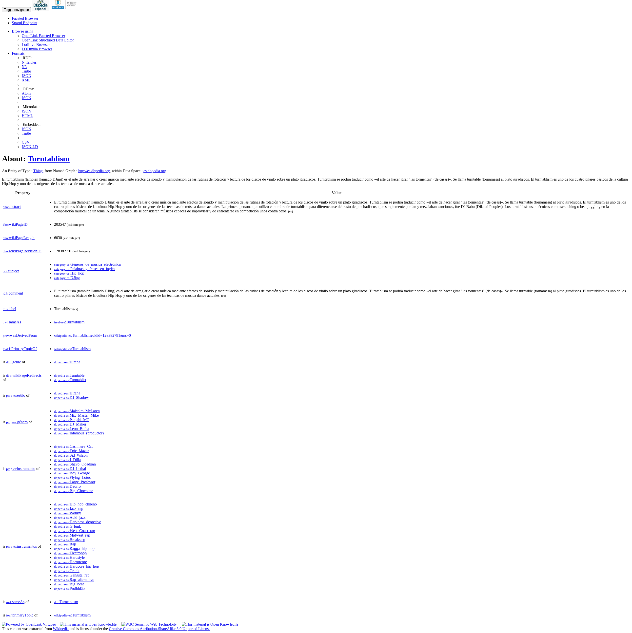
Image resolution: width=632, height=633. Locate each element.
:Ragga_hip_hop (74, 548)
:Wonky (67, 513)
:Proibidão (69, 588)
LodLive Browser (36, 44)
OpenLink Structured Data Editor (48, 40)
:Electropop (70, 553)
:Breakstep (69, 540)
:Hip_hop (69, 273)
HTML (27, 115)
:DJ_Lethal (70, 468)
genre (13, 362)
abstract (12, 207)
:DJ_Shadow (71, 397)
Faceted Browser (25, 18)
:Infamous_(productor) (79, 433)
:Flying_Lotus (72, 477)
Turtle (26, 71)
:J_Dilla (67, 460)
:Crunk (66, 571)
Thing (38, 171)
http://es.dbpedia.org (94, 171)
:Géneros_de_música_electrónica (87, 264)
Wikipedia (61, 629)
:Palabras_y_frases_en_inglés (84, 269)
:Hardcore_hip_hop (76, 566)
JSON (26, 76)
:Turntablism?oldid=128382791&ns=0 (92, 335)
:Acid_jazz (69, 517)
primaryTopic (19, 615)
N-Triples (29, 62)
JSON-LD (30, 147)
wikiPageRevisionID (22, 251)
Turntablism (49, 158)
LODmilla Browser (37, 49)
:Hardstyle (69, 557)
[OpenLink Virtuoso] (29, 624)
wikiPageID (15, 224)
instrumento (20, 468)
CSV (26, 142)
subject (11, 271)
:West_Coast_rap (74, 531)
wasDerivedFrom (20, 335)
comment (13, 293)
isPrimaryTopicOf (20, 349)
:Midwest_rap (72, 535)
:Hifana (67, 362)
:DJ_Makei (70, 424)
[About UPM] (65, 9)
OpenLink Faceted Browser (43, 36)
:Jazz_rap (68, 508)
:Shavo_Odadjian (75, 464)
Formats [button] (18, 53)
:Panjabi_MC (71, 420)
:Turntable (69, 375)
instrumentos (21, 546)
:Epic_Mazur (71, 451)
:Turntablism (69, 322)
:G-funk (67, 526)
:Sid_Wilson (71, 455)
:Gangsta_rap (71, 575)
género (17, 422)
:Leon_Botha (71, 429)
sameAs (12, 322)
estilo (15, 395)
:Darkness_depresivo (77, 522)
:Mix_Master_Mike (76, 415)
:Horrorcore (70, 562)
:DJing (67, 278)
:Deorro (67, 486)
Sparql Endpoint (24, 23)
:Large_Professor (74, 482)
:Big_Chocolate (73, 491)
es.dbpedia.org (154, 171)
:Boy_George (72, 473)
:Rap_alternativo (74, 579)
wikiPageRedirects (23, 375)
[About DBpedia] (41, 9)
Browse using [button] (22, 31)
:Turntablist (70, 380)
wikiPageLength (19, 238)
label (9, 309)
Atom (26, 93)
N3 (24, 67)
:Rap (65, 544)
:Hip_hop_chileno (75, 504)
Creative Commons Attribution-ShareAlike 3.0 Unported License (159, 629)
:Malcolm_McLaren (77, 411)
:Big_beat (69, 584)
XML (26, 80)
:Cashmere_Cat (73, 446)
